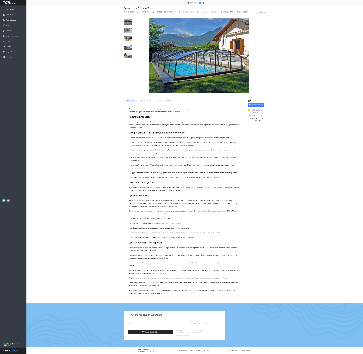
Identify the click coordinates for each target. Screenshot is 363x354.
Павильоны (10, 15)
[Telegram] (200, 3)
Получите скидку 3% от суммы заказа (257, 109)
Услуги (9, 25)
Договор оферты (181, 350)
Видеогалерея (12, 36)
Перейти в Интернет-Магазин (11, 345)
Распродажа (11, 20)
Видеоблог (10, 52)
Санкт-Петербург (198, 324)
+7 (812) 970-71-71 (191, 3)
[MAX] (202, 3)
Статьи (8, 46)
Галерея (9, 31)
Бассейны (10, 9)
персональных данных (183, 335)
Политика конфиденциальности (199, 350)
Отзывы (9, 41)
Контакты (9, 57)
